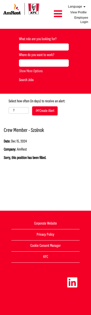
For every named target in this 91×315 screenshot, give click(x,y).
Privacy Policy (45, 235)
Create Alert (46, 111)
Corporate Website (45, 224)
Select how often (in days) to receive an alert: (37, 101)
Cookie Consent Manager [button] (45, 246)
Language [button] (75, 6)
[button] (53, 14)
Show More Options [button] (31, 71)
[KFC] (21, 9)
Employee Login (81, 20)
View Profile (78, 12)
